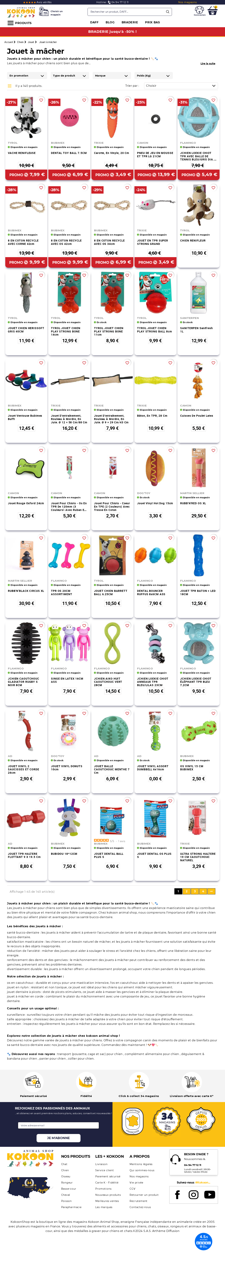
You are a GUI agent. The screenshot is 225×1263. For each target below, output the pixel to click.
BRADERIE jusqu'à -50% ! (112, 31)
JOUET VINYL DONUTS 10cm (66, 767)
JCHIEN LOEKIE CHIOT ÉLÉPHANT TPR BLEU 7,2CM (195, 682)
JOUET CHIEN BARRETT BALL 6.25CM (110, 592)
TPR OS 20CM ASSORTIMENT (61, 592)
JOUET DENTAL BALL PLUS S (108, 855)
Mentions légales (141, 1164)
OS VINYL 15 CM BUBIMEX (191, 767)
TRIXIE (99, 142)
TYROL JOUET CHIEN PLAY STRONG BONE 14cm (65, 331)
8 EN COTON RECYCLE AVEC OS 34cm (109, 242)
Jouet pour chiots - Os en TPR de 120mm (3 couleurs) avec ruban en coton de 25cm (69, 508)
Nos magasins (139, 1176)
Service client (104, 1170)
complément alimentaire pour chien (152, 1054)
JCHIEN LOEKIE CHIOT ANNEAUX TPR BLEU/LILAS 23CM (152, 682)
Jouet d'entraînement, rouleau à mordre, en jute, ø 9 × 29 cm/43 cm (111, 419)
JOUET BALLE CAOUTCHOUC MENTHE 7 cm (112, 769)
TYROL (13, 142)
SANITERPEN (189, 318)
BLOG (110, 22)
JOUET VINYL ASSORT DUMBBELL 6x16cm (153, 767)
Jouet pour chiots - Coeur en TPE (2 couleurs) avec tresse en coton (112, 506)
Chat (64, 1164)
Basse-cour (68, 1188)
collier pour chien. (81, 1058)
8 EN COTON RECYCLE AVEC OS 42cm (66, 242)
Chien (65, 1170)
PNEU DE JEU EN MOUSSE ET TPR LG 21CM (155, 154)
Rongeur (67, 1182)
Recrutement (138, 1201)
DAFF (94, 22)
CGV (132, 1188)
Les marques (103, 1207)
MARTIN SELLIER (192, 493)
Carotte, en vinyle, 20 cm (111, 153)
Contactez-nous (140, 1207)
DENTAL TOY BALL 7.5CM (69, 153)
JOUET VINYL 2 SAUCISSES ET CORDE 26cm (23, 769)
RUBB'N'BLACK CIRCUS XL (26, 591)
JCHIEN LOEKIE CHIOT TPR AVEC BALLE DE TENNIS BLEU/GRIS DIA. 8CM (197, 158)
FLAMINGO (188, 142)
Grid (9, 86)
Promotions (103, 1188)
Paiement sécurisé (107, 1176)
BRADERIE (130, 22)
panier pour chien (53, 1058)
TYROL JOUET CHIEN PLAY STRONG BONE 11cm (108, 331)
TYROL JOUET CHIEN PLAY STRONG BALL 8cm (154, 329)
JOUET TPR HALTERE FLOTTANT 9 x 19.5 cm (24, 855)
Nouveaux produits (108, 1194)
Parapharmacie (71, 1207)
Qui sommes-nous (142, 1170)
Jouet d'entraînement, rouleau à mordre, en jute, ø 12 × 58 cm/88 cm (69, 419)
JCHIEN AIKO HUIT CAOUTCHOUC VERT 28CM (108, 682)
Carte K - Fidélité (106, 1182)
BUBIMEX (58, 142)
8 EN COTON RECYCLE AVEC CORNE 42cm (23, 242)
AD (10, 756)
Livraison (101, 1164)
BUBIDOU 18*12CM (64, 854)
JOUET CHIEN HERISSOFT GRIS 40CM (26, 329)
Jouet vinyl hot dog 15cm (155, 503)
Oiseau (65, 1176)
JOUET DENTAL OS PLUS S (154, 855)
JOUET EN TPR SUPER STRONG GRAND (152, 242)
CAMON (142, 142)
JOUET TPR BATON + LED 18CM (198, 592)
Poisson (66, 1201)
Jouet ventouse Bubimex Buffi (25, 417)
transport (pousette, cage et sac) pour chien (90, 1054)
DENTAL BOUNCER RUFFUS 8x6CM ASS (151, 592)
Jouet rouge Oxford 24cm (26, 503)
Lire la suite (208, 63)
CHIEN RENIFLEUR (192, 240)
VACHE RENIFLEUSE (22, 153)
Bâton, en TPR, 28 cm (152, 416)
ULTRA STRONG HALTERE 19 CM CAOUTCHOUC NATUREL (198, 857)
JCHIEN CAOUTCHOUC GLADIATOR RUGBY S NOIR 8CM (23, 682)
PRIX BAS (152, 22)
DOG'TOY (143, 493)
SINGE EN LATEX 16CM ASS (67, 680)
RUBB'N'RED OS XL (193, 503)
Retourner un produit (144, 1194)
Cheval (65, 1194)
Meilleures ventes (107, 1201)
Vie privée (136, 1182)
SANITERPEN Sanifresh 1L (196, 329)
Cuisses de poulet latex (196, 416)
